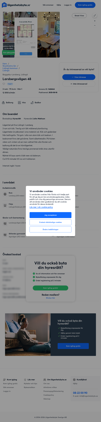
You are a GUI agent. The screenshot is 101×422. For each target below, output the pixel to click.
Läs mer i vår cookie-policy (41, 207)
